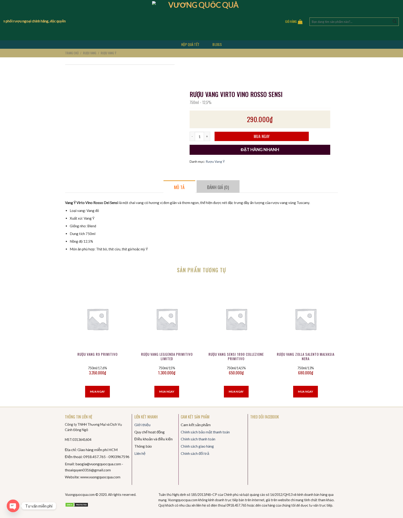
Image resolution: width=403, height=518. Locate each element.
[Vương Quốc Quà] (201, 20)
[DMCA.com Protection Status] (76, 504)
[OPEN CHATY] (13, 506)
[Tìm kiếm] (395, 22)
